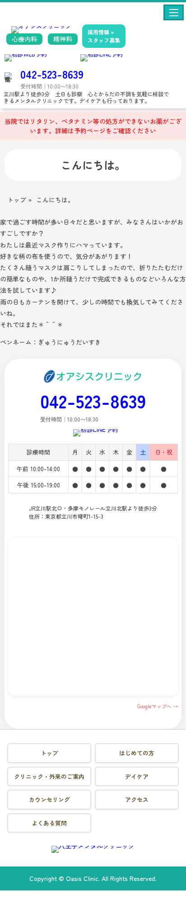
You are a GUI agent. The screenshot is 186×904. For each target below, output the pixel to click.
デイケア (137, 776)
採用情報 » (104, 36)
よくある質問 (49, 823)
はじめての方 (136, 753)
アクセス (137, 799)
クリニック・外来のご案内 (49, 776)
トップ (49, 753)
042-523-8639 (52, 74)
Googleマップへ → (157, 706)
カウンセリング (49, 799)
